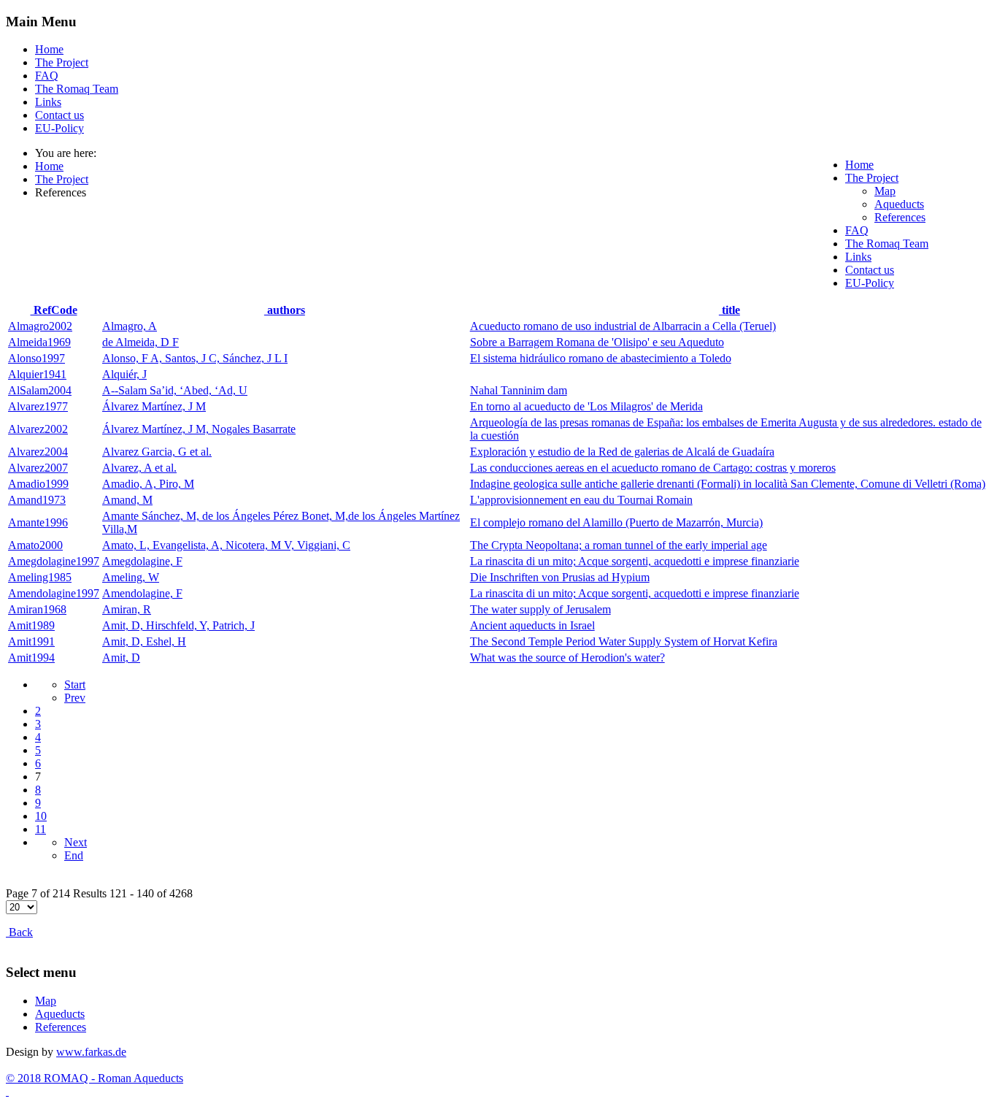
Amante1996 (38, 522)
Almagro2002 (40, 326)
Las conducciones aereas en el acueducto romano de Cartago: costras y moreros (653, 467)
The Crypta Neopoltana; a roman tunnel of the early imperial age (618, 545)
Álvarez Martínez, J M (154, 406)
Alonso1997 (36, 358)
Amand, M (127, 500)
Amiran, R (126, 609)
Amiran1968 (37, 609)
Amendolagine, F (142, 593)
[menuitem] (859, 164)
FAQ (46, 75)
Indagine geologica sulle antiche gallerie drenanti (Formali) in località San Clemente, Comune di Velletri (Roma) (727, 484)
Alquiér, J (124, 374)
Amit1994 (31, 657)
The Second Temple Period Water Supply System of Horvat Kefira (623, 641)
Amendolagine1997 (53, 593)
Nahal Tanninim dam (518, 390)
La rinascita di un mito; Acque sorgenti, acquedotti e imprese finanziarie (634, 561)
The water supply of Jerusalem (540, 609)
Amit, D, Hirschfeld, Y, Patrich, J (178, 625)
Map (45, 1000)
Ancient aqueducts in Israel (532, 625)
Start (74, 684)
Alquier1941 (37, 374)
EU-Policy (59, 128)
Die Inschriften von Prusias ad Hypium (560, 577)
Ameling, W (130, 577)
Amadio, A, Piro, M (148, 484)
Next (75, 842)
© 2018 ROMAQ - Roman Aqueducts (94, 1078)
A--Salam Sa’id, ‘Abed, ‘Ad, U (174, 390)
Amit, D (121, 657)
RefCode (54, 310)
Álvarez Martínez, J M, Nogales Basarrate (199, 429)
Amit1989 (31, 625)
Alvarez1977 (38, 406)
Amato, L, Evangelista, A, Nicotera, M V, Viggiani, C (226, 545)
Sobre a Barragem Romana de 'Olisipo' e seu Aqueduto (597, 342)
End (73, 855)
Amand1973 (37, 500)
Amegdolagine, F (142, 561)
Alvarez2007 (38, 467)
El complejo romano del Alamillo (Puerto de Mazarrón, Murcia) (616, 522)
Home (49, 49)
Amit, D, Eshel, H (144, 641)
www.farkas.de (91, 1052)
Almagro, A (129, 326)
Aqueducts (60, 1014)
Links (48, 102)
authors (284, 310)
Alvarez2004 (38, 451)
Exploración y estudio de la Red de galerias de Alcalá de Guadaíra (622, 451)
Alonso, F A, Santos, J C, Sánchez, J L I (195, 358)
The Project (61, 62)
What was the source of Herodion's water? (567, 657)
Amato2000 (35, 545)
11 (40, 829)
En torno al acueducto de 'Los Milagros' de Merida (586, 406)
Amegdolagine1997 (53, 561)
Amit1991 (31, 641)
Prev (74, 697)
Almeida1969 (39, 342)
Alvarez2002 (38, 429)
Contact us (59, 115)
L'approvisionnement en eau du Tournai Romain (581, 500)
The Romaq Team (76, 89)
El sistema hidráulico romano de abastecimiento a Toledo (600, 358)
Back (19, 932)
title (729, 310)
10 (41, 816)
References (60, 1027)
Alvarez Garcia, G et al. (157, 451)
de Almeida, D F (140, 342)
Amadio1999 (38, 484)
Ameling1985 (40, 577)
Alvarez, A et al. (139, 467)
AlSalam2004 (40, 390)
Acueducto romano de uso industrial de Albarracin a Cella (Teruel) (623, 326)
